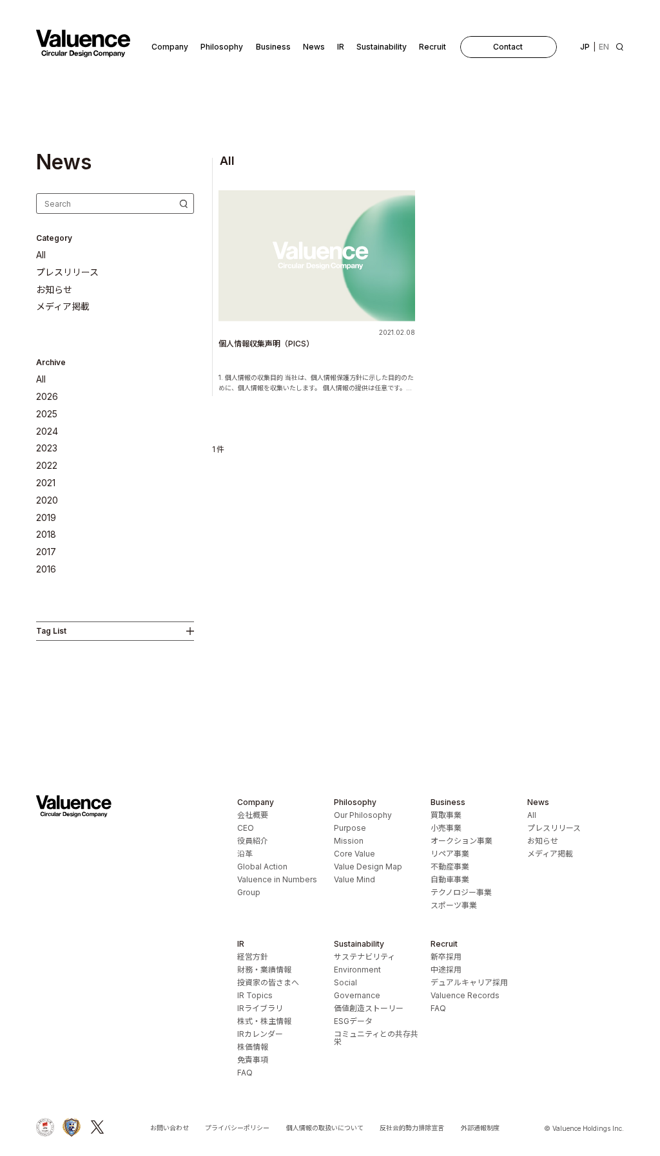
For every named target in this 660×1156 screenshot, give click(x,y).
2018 (46, 534)
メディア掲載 (63, 306)
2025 (46, 414)
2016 (46, 569)
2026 (47, 397)
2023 (46, 448)
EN (604, 47)
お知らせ (54, 290)
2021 (45, 483)
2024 (47, 431)
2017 (46, 552)
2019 (46, 518)
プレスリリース (67, 272)
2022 (46, 465)
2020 (47, 500)
